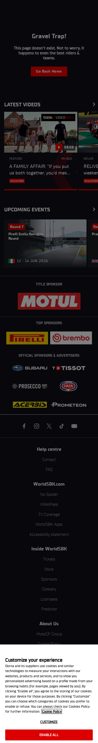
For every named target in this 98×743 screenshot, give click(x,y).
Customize (48, 722)
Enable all (48, 735)
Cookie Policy (51, 711)
